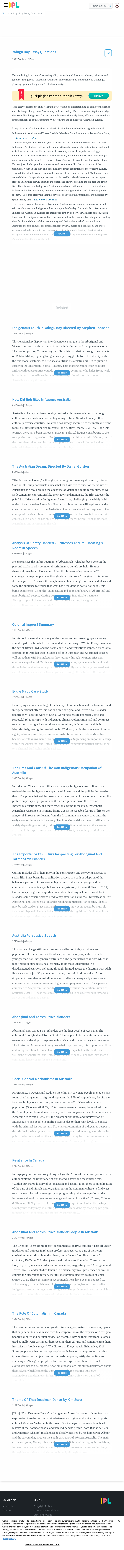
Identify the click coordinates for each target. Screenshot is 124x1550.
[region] (62, 1533)
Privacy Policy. (9, 1538)
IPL (4, 13)
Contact (6, 1510)
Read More (62, 372)
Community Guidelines (46, 1510)
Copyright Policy (42, 1506)
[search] (109, 6)
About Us (7, 1506)
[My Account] (118, 5)
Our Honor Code (42, 1514)
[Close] (119, 1521)
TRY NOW (99, 95)
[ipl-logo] (14, 6)
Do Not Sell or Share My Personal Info (42, 1544)
